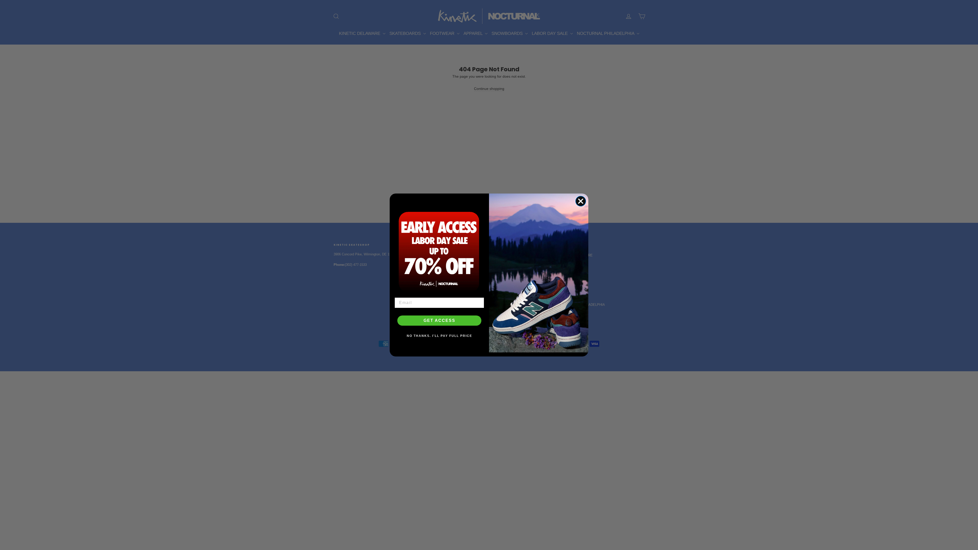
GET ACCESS (439, 320)
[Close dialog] (581, 201)
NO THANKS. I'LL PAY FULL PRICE (439, 336)
